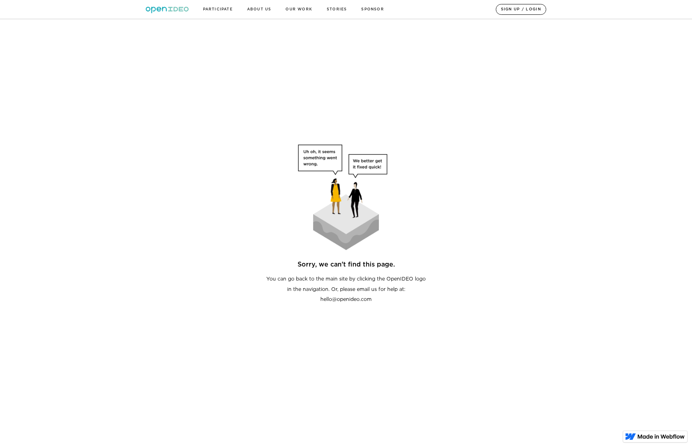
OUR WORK (299, 9)
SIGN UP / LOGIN (521, 9)
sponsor (372, 9)
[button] (218, 9)
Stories (337, 9)
